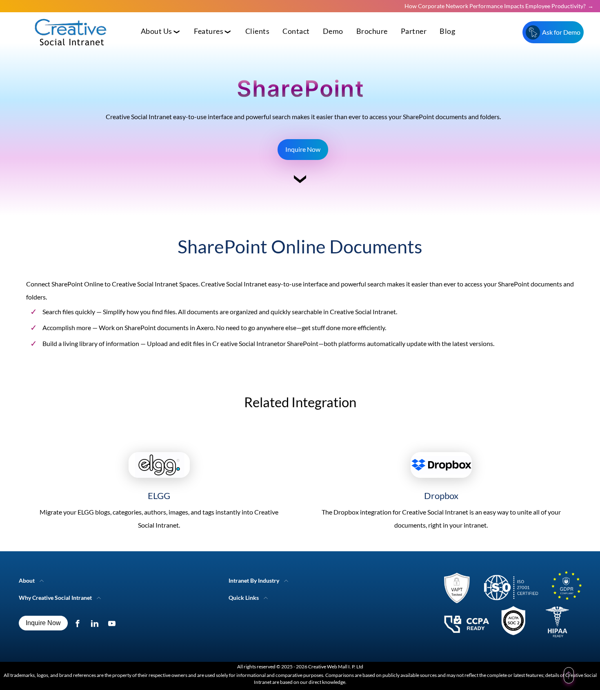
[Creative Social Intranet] (510, 607)
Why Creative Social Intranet (55, 597)
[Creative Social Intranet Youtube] (113, 623)
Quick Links (244, 597)
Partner (414, 31)
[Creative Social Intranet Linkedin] (96, 623)
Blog (447, 31)
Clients (257, 31)
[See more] (300, 182)
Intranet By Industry (254, 580)
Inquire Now (302, 149)
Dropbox (441, 495)
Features (208, 31)
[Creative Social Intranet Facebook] (79, 623)
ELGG (159, 495)
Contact (296, 31)
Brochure (372, 31)
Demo (333, 31)
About (27, 580)
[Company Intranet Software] (71, 52)
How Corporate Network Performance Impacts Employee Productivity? (495, 5)
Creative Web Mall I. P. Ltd (335, 666)
